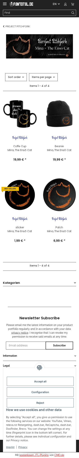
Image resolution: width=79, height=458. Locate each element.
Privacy (22, 447)
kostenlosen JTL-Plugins (34, 455)
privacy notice (19, 332)
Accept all (40, 381)
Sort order (14, 77)
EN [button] (54, 4)
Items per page (42, 77)
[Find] (73, 13)
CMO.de (59, 455)
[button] (65, 4)
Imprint (10, 447)
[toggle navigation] (5, 2)
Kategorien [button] (11, 283)
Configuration (40, 392)
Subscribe (59, 345)
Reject (40, 402)
